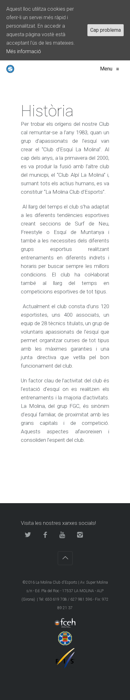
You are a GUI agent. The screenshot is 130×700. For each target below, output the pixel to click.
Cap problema (105, 30)
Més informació (23, 51)
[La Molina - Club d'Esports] (10, 69)
